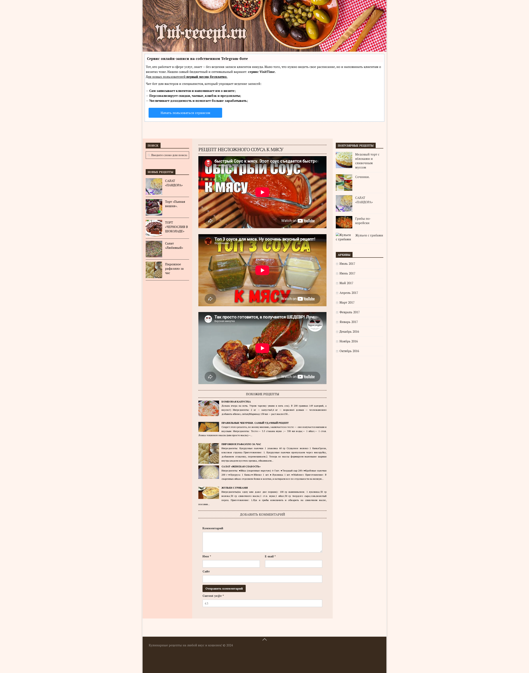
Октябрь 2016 (349, 351)
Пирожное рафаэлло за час (241, 444)
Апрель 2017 (349, 293)
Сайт (206, 571)
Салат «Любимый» (174, 245)
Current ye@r (213, 596)
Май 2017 (346, 283)
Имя (207, 556)
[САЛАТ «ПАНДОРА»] (154, 186)
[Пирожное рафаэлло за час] (154, 270)
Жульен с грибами (235, 487)
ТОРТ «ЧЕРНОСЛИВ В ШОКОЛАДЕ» (176, 226)
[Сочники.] (344, 182)
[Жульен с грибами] (344, 237)
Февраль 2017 (350, 312)
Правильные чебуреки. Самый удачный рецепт (255, 422)
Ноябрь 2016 (349, 341)
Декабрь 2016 (349, 331)
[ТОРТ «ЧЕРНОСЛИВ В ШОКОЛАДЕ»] (154, 228)
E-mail (270, 556)
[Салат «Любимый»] (154, 249)
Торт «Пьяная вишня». (175, 203)
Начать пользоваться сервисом (185, 112)
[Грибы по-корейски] (344, 222)
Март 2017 (347, 302)
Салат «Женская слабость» (241, 466)
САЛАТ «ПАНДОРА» (174, 183)
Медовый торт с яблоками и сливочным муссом (367, 160)
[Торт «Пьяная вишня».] (154, 207)
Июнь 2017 (347, 273)
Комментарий (213, 528)
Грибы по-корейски (363, 220)
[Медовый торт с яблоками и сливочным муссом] (344, 160)
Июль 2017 (347, 263)
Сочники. (362, 177)
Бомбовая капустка (236, 401)
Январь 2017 (349, 322)
